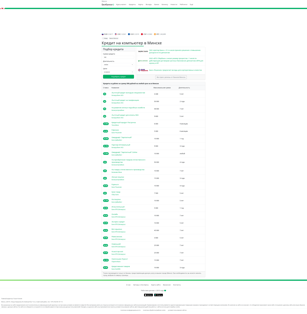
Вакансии (167, 285)
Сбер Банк (115, 194)
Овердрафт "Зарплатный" (122, 137)
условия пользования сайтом (177, 310)
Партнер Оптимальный (121, 145)
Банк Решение (117, 133)
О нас (128, 285)
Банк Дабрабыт (117, 140)
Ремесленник (117, 237)
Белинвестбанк (117, 172)
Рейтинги (183, 4)
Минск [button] (104, 1)
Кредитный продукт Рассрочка (124, 122)
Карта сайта (155, 285)
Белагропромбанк (118, 110)
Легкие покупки (118, 177)
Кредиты (132, 4)
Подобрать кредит (118, 77)
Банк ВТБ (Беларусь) (118, 209)
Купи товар (116, 192)
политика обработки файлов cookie (154, 310)
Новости (174, 4)
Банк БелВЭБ (116, 269)
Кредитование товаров (121, 266)
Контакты (177, 285)
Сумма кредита (109, 54)
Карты (140, 4)
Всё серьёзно (117, 229)
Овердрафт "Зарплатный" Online (124, 152)
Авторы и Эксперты (141, 285)
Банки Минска (114, 38)
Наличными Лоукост (120, 259)
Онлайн (115, 214)
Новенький (116, 244)
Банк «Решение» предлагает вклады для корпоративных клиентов (175, 70)
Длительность (108, 61)
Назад (105, 38)
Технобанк (115, 125)
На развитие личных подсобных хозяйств (128, 108)
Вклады (149, 4)
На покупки (116, 199)
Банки (156, 4)
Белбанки (107, 4)
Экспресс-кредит (118, 222)
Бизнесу (165, 4)
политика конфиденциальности (130, 310)
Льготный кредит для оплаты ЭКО (125, 115)
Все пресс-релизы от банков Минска (171, 77)
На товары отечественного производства (128, 169)
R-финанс (115, 130)
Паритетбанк (116, 261)
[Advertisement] (153, 21)
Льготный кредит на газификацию (125, 100)
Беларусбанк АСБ (117, 95)
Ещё (191, 4)
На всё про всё (117, 251)
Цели (105, 68)
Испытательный (118, 207)
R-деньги (115, 184)
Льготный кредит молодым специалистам (128, 93)
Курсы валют (121, 4)
